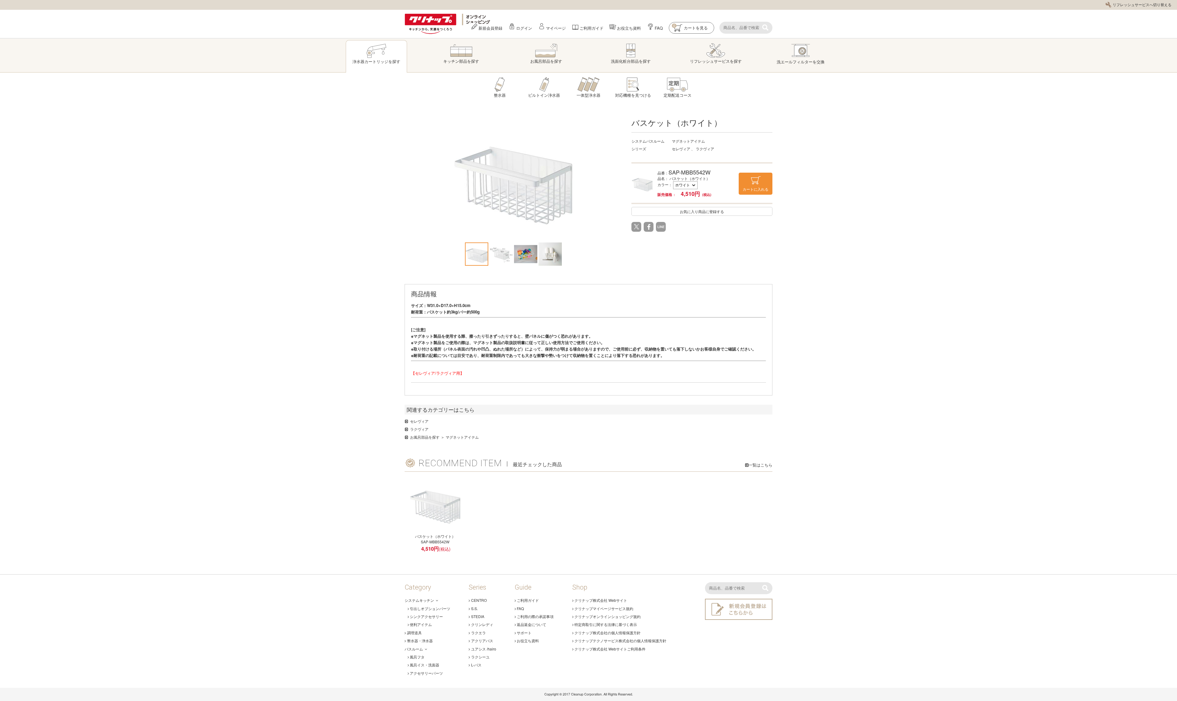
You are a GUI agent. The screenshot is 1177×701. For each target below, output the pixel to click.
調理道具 (414, 632)
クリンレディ (482, 624)
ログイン (524, 28)
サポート (524, 632)
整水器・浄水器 (420, 640)
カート (690, 27)
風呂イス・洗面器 (424, 664)
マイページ (556, 28)
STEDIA (477, 616)
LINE (661, 227)
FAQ (659, 28)
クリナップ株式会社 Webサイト (600, 600)
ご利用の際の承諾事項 (535, 616)
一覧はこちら (760, 465)
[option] (513, 178)
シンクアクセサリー (426, 616)
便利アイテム (421, 624)
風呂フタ (417, 656)
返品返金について (531, 624)
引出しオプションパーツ (430, 608)
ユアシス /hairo (483, 648)
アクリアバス (482, 640)
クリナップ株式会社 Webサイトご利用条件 (610, 648)
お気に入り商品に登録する (702, 211)
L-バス (476, 664)
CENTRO (479, 600)
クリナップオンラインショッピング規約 (607, 616)
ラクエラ (478, 632)
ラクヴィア (419, 429)
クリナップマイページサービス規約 (603, 608)
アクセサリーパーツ (426, 673)
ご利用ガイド (592, 28)
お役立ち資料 (629, 28)
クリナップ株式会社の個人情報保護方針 (607, 632)
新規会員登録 (490, 28)
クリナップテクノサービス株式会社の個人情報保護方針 (620, 640)
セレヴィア (419, 421)
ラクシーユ (480, 656)
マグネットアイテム (462, 437)
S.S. (474, 608)
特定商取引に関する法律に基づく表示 (605, 624)
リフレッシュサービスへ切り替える (1142, 4)
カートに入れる (755, 189)
